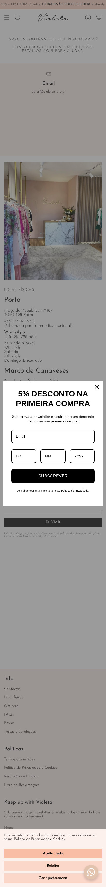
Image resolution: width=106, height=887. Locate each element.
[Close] (97, 387)
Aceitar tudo (53, 853)
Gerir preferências (53, 878)
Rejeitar (53, 866)
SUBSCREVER (53, 476)
